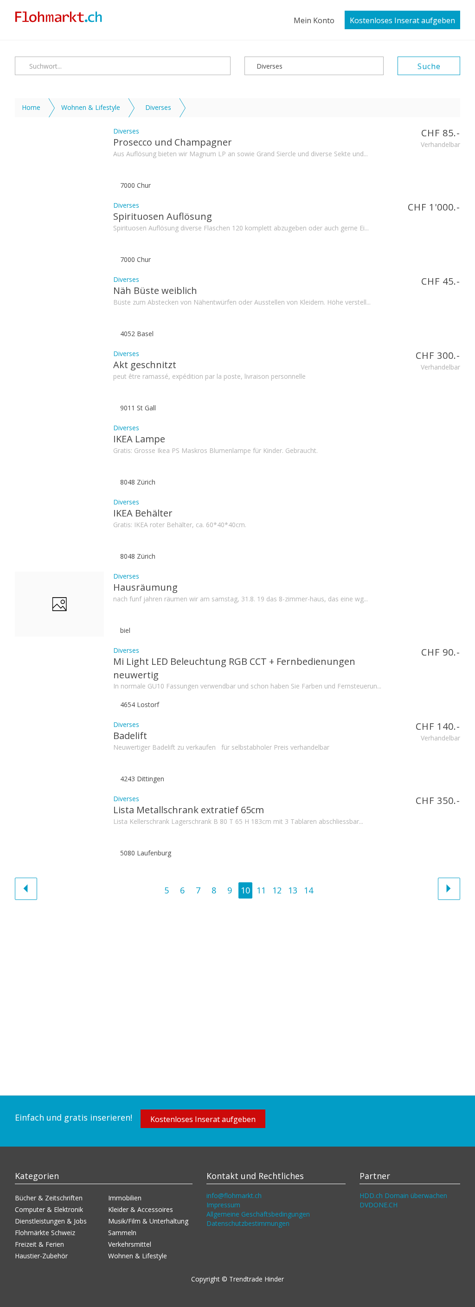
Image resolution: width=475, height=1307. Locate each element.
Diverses (268, 66)
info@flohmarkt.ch (234, 1195)
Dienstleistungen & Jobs (51, 1221)
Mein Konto (314, 20)
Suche (429, 66)
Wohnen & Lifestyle (90, 107)
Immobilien (124, 1197)
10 (245, 890)
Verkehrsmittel (129, 1244)
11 (261, 890)
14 (308, 890)
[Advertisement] (237, 993)
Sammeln (122, 1232)
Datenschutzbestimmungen (247, 1223)
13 (292, 890)
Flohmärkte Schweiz (45, 1232)
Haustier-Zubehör (41, 1255)
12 (277, 890)
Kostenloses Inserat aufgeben (402, 20)
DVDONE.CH (378, 1204)
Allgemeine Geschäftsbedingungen (258, 1214)
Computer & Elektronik (49, 1209)
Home (31, 107)
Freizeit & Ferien (39, 1244)
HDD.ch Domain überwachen (403, 1195)
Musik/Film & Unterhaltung (148, 1221)
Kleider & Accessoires (140, 1209)
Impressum (223, 1204)
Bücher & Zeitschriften (49, 1197)
